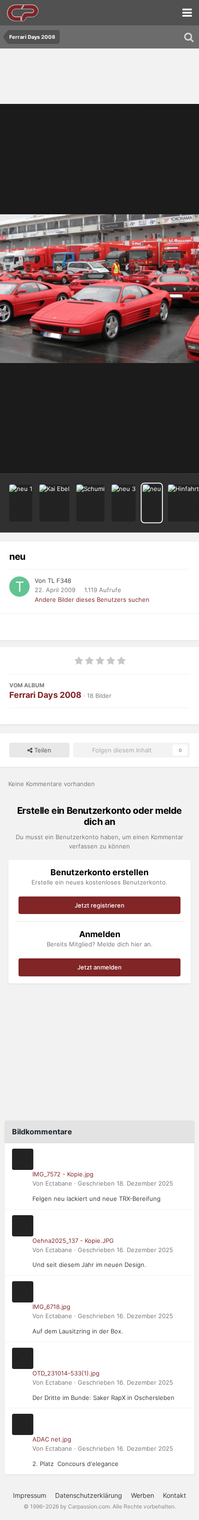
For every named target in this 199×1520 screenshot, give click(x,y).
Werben (142, 1495)
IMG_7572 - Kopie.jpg (62, 1174)
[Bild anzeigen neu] (152, 502)
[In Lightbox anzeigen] (99, 288)
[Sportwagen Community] (23, 12)
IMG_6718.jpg (51, 1306)
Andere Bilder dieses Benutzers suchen (92, 599)
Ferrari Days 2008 (45, 695)
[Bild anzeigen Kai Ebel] (54, 502)
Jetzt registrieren (99, 905)
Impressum (29, 1495)
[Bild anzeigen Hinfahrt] (183, 502)
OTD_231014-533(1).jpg (66, 1373)
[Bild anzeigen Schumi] (90, 502)
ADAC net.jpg (51, 1439)
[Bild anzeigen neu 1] (20, 502)
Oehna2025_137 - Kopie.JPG (73, 1240)
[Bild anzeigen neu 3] (124, 502)
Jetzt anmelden (99, 967)
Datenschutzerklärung (88, 1495)
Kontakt (174, 1495)
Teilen (41, 750)
